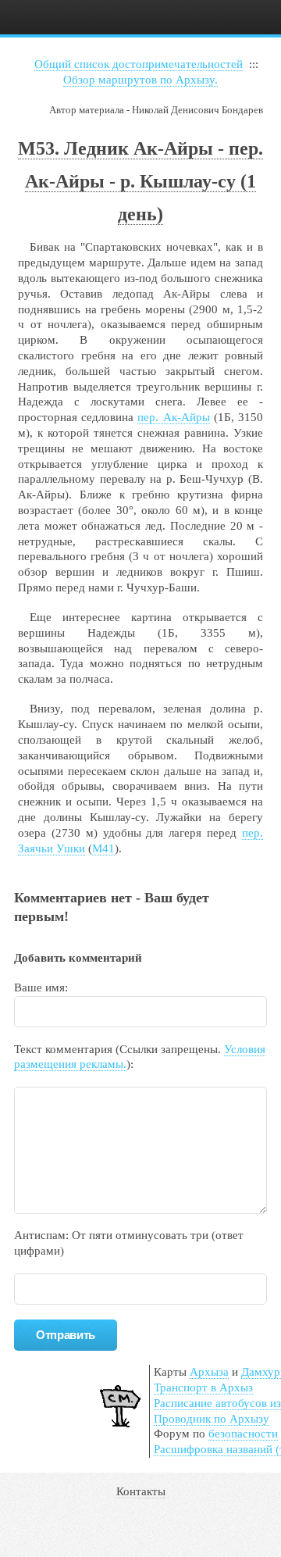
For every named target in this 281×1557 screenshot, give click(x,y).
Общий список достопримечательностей (138, 64)
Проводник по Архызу (211, 1418)
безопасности (243, 1433)
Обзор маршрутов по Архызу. (140, 79)
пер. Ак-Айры (173, 417)
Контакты (140, 1491)
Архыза (209, 1372)
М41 (103, 848)
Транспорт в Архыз (203, 1387)
